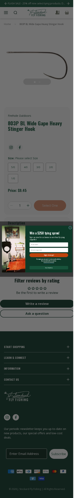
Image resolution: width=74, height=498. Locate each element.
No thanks (48, 267)
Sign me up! (49, 255)
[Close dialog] (70, 227)
